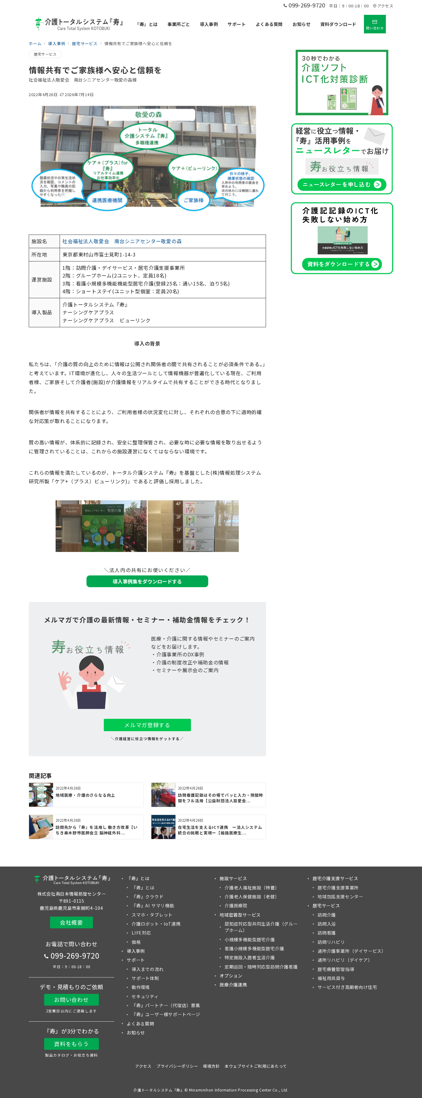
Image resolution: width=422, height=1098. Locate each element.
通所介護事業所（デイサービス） (352, 951)
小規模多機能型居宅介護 (250, 939)
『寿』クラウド (148, 896)
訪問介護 (327, 915)
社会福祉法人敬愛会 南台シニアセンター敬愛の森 (122, 241)
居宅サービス (45, 54)
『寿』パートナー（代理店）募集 (166, 1005)
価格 (136, 942)
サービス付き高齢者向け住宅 (347, 987)
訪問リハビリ (331, 942)
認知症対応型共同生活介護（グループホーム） (261, 927)
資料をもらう (71, 1044)
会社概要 (71, 922)
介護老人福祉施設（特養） (252, 887)
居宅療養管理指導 (336, 969)
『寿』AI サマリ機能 (153, 905)
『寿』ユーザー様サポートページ (166, 1014)
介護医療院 (236, 905)
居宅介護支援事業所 (338, 887)
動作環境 (141, 987)
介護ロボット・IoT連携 (156, 924)
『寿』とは (143, 887)
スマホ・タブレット (152, 915)
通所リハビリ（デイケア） (345, 960)
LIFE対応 (141, 933)
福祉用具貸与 (331, 978)
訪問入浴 (327, 924)
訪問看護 (327, 933)
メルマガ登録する (147, 725)
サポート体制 (145, 978)
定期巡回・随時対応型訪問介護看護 (261, 967)
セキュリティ (145, 996)
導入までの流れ (148, 969)
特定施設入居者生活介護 (250, 957)
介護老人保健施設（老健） (252, 896)
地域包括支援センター (340, 896)
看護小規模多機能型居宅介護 (254, 948)
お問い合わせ (71, 999)
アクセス (385, 6)
